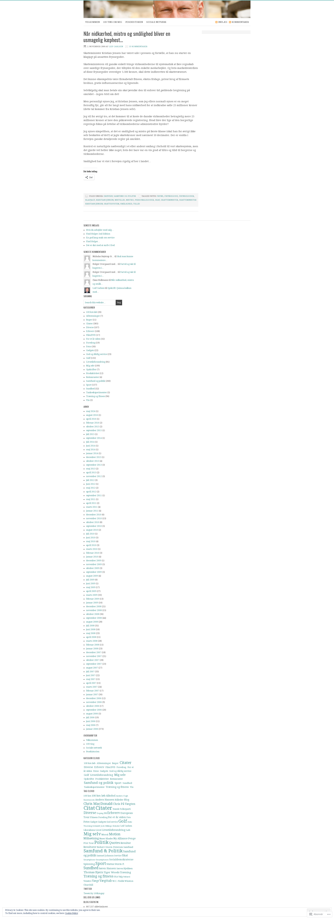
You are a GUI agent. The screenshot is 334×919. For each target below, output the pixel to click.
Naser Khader (106, 838)
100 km (87, 796)
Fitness (94, 817)
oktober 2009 (92, 568)
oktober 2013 (92, 461)
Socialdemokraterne (121, 859)
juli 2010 (90, 534)
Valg (120, 877)
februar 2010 (92, 553)
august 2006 (92, 713)
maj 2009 (90, 587)
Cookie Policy (71, 913)
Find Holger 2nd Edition (98, 234)
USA (116, 877)
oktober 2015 (92, 426)
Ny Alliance (120, 838)
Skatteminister (169, 200)
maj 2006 (90, 725)
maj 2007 (90, 679)
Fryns (160, 196)
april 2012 (91, 491)
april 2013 (91, 472)
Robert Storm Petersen (110, 847)
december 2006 (93, 698)
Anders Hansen (104, 799)
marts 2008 (91, 641)
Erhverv (108, 196)
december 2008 (93, 606)
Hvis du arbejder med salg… (100, 230)
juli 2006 (90, 717)
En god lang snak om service (100, 237)
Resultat (126, 842)
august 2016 (92, 415)
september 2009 (94, 572)
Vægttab (106, 880)
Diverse (90, 327)
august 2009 (92, 576)
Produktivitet (92, 373)
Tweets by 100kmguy (94, 893)
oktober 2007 (92, 660)
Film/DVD (91, 335)
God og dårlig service (96, 354)
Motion (114, 834)
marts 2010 (91, 549)
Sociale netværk (156, 22)
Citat (89, 808)
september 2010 (94, 526)
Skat (157, 200)
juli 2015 (90, 434)
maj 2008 (90, 633)
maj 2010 (90, 541)
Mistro (130, 200)
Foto (128, 817)
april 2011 (91, 503)
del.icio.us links (92, 897)
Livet (98, 830)
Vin (88, 400)
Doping (100, 813)
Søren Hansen (107, 868)
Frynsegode (171, 196)
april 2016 (91, 419)
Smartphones (102, 859)
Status (110, 863)
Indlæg (222, 22)
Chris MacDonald (98, 804)
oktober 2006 (92, 706)
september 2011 (94, 495)
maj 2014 (90, 449)
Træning (125, 872)
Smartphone (89, 859)
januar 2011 (92, 511)
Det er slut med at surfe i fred (100, 245)
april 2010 (91, 545)
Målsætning (91, 838)
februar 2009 (92, 599)
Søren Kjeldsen (125, 868)
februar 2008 (92, 645)
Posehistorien (134, 22)
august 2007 (92, 668)
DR (105, 813)
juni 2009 (90, 583)
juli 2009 (90, 580)
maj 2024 (90, 411)
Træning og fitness (95, 396)
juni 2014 (90, 446)
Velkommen (92, 22)
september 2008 (94, 618)
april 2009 (91, 591)
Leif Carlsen (164, 9)
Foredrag (90, 343)
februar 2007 (92, 691)
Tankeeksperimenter (96, 392)
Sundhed (90, 388)
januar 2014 (92, 453)
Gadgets (90, 350)
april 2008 (91, 637)
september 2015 (94, 430)
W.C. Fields (118, 881)
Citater (89, 323)
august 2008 (92, 622)
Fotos (88, 346)
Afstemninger (93, 316)
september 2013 (94, 465)
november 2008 (94, 610)
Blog (126, 799)
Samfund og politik (125, 196)
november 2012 (94, 476)
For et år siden (93, 339)
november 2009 (94, 564)
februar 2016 (92, 423)
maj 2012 (90, 488)
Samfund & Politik (103, 850)
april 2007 (91, 683)
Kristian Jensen (105, 200)
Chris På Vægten (124, 804)
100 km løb (91, 312)
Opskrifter (91, 369)
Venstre (88, 881)
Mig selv (90, 366)
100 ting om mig (112, 22)
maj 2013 (90, 469)
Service (117, 855)
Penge (132, 838)
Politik (101, 842)
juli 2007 (90, 671)
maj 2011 (90, 499)
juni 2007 (90, 675)
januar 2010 (92, 557)
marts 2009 (91, 595)
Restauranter (92, 377)
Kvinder (116, 826)
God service (112, 822)
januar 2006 (92, 729)
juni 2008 (90, 629)
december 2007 (93, 652)
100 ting (90, 744)
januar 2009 (92, 602)
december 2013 (93, 457)
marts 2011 (91, 507)
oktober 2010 (92, 522)
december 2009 (93, 560)
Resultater (90, 847)
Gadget (93, 822)
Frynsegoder (186, 196)
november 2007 (94, 656)
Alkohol (111, 795)
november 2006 (94, 702)
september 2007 (94, 664)
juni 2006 (90, 721)
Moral (104, 834)
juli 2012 (90, 480)
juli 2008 (90, 625)
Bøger (89, 320)
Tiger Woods (112, 872)
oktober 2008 (92, 614)
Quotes (114, 843)
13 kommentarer (138, 46)
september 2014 (94, 438)
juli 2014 (90, 442)
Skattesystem (111, 204)
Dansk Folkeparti (122, 809)
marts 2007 (91, 687)
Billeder (119, 799)
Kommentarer (240, 22)
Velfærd (126, 877)
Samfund (128, 847)
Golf (88, 358)
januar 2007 (92, 694)
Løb (128, 830)
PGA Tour (89, 843)
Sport (89, 385)
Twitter (88, 888)
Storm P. (119, 864)
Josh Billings (106, 826)
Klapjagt (90, 200)
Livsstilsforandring (95, 362)
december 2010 (93, 514)
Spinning (89, 864)
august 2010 (92, 530)
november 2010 (94, 518)
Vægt (95, 880)
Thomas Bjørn (93, 872)
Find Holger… (93, 241)
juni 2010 (90, 537)
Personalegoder (144, 200)
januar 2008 (92, 648)
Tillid (136, 204)
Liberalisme (89, 830)
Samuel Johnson (105, 855)
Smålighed (126, 204)
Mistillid (120, 200)
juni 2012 (90, 484)
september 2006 (94, 710)
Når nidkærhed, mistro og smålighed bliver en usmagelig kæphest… (127, 37)
